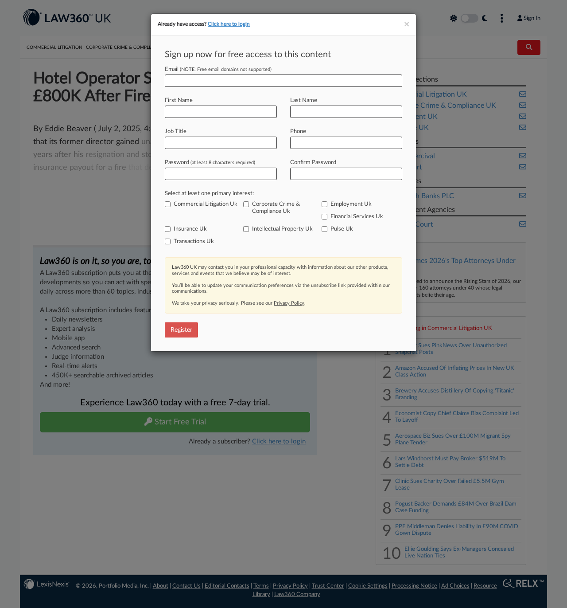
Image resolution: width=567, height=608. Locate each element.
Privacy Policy (289, 303)
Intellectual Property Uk (282, 229)
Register (181, 330)
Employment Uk (351, 204)
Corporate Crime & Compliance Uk (276, 207)
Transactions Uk (194, 241)
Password (210, 162)
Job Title (175, 131)
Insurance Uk (190, 229)
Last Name (303, 100)
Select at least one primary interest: (209, 193)
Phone (298, 131)
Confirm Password (313, 162)
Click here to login (229, 24)
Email (218, 69)
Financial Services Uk (356, 217)
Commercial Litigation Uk (205, 204)
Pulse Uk (341, 229)
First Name (179, 100)
